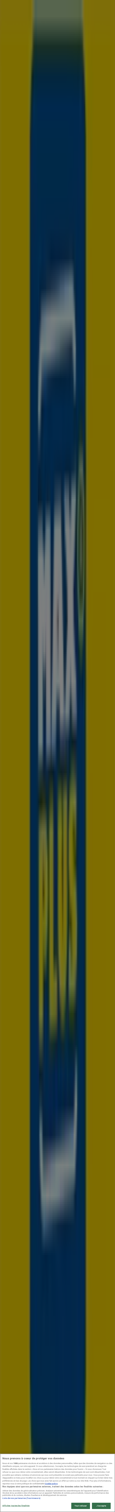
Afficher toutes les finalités (15, 1506)
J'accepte (101, 1506)
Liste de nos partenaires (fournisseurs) (21, 1498)
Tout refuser (80, 1506)
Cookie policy (51, 1484)
